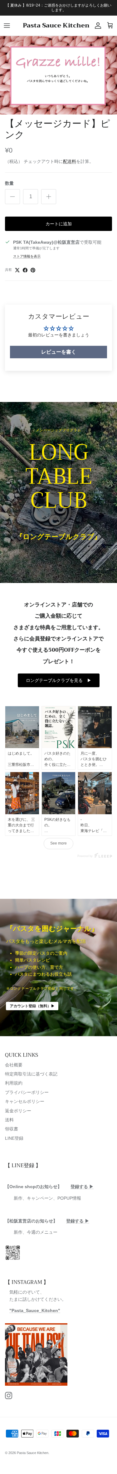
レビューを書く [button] (58, 352)
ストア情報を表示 (27, 256)
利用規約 (13, 1082)
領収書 (11, 1128)
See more (58, 843)
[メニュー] (7, 25)
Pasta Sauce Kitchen (32, 1453)
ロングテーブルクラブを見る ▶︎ (58, 680)
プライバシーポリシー (27, 1092)
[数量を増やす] (48, 196)
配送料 (69, 161)
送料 (9, 1119)
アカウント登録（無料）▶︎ (32, 1006)
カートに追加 (59, 223)
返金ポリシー (18, 1110)
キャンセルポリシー (24, 1101)
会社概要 (13, 1064)
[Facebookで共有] (25, 270)
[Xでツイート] (17, 270)
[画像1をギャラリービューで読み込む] (58, 75)
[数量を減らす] (12, 196)
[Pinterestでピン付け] (33, 270)
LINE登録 (14, 1138)
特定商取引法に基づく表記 (31, 1073)
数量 (9, 183)
